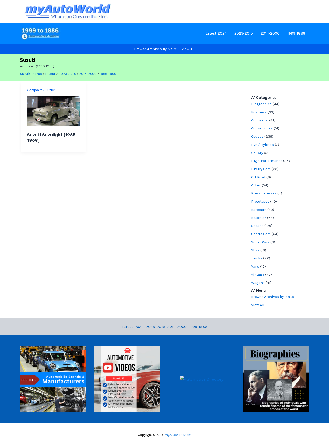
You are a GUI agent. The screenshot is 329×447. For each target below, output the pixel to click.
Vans (255, 266)
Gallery (257, 153)
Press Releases (263, 193)
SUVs (255, 250)
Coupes (257, 136)
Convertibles (262, 128)
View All (257, 305)
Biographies (261, 104)
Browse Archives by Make (272, 296)
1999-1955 (108, 73)
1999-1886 (296, 33)
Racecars (258, 209)
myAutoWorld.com (178, 435)
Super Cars (260, 242)
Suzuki (50, 90)
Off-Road (258, 177)
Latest (50, 73)
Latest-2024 (216, 33)
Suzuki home (31, 73)
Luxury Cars (261, 169)
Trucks (256, 258)
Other (256, 185)
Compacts (34, 90)
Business (259, 112)
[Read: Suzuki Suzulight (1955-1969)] (53, 111)
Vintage (257, 274)
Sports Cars (261, 234)
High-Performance (266, 161)
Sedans (257, 226)
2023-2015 (243, 33)
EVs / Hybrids (262, 144)
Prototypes (260, 201)
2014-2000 (270, 33)
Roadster (258, 218)
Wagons (258, 283)
